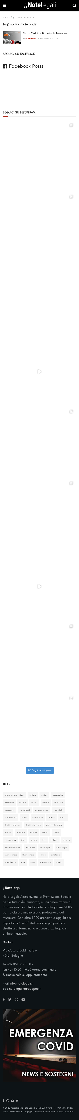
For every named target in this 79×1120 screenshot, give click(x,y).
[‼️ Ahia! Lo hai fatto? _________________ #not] (39, 586)
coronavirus (11, 817)
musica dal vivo (13, 847)
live (44, 840)
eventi (45, 832)
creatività (38, 817)
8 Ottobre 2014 (46, 38)
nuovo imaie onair (26, 17)
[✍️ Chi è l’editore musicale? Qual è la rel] (39, 515)
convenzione (41, 810)
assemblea (58, 795)
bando (45, 802)
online (43, 855)
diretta (51, 817)
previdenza (10, 862)
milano (54, 840)
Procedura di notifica (45, 1111)
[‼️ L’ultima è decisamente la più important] (39, 658)
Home (5, 17)
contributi (24, 810)
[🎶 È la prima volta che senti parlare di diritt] (39, 443)
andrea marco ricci (14, 795)
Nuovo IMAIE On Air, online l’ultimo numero (46, 33)
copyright (58, 810)
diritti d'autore (33, 825)
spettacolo (45, 862)
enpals (33, 832)
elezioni (21, 832)
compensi (9, 810)
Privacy (60, 1111)
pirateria (55, 855)
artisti (44, 795)
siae (23, 862)
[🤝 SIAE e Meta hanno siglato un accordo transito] (39, 300)
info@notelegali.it (22, 983)
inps (23, 840)
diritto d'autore (54, 825)
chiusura (58, 802)
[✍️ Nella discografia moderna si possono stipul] (39, 228)
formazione (10, 840)
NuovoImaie (28, 855)
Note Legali (31, 38)
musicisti (30, 847)
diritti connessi (12, 825)
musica (66, 840)
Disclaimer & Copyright (21, 1111)
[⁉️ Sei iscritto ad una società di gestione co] (39, 372)
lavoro (34, 840)
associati (9, 802)
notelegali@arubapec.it (25, 989)
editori (8, 832)
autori (34, 802)
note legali (45, 847)
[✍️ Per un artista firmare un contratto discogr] (39, 157)
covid (24, 817)
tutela (59, 862)
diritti (63, 817)
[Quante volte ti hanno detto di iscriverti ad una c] (39, 730)
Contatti (69, 1111)
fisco (56, 832)
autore (22, 802)
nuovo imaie (11, 855)
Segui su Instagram (41, 770)
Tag (13, 17)
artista (32, 795)
